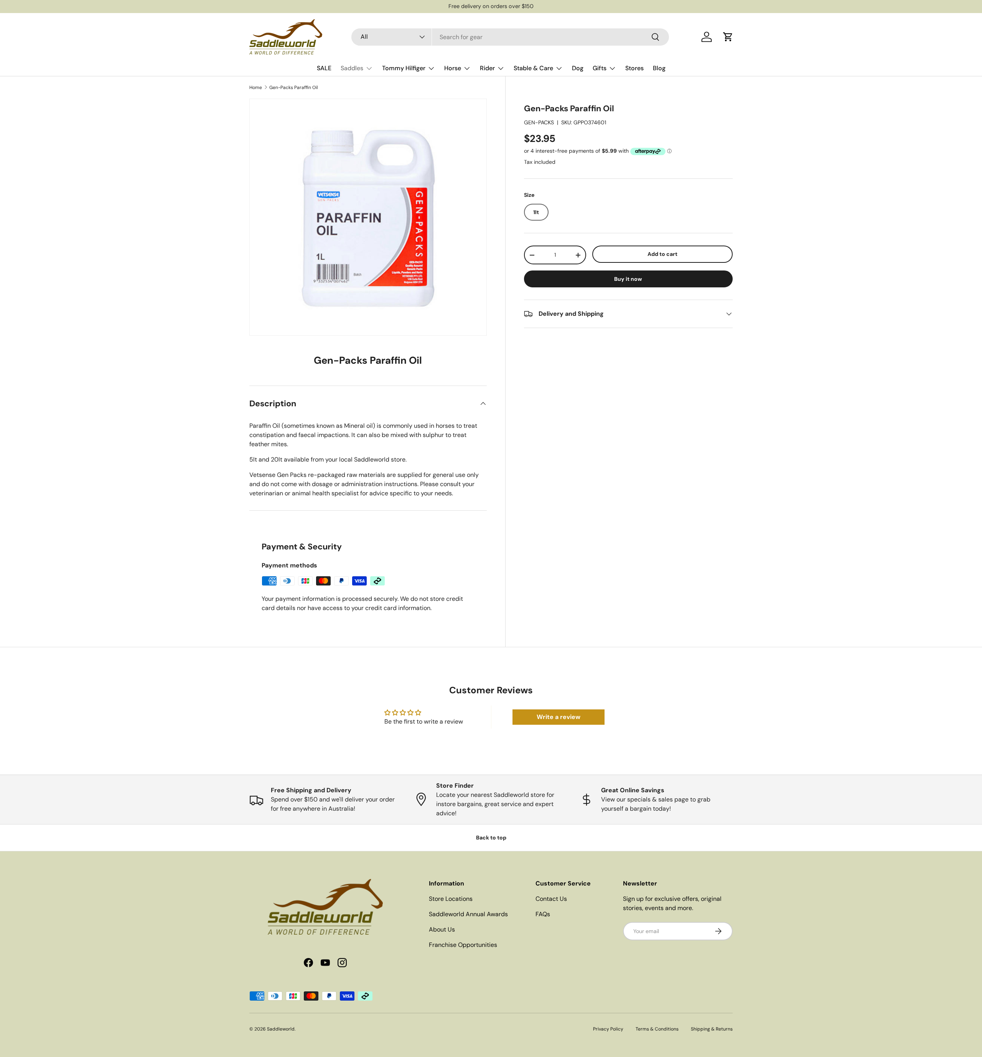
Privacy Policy (608, 1029)
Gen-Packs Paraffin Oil (293, 87)
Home (255, 87)
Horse (452, 68)
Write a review (558, 717)
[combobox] (510, 37)
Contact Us (551, 899)
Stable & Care (533, 68)
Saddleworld (281, 1029)
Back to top (491, 837)
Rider (487, 68)
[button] (728, 36)
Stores (634, 68)
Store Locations (451, 899)
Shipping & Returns (712, 1029)
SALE (324, 68)
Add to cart (662, 254)
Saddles (352, 68)
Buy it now (628, 278)
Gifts (599, 68)
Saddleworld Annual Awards (468, 914)
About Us (442, 929)
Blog (659, 68)
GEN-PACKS (539, 122)
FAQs (542, 914)
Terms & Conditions (657, 1029)
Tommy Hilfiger (403, 68)
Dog (577, 68)
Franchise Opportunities (463, 945)
